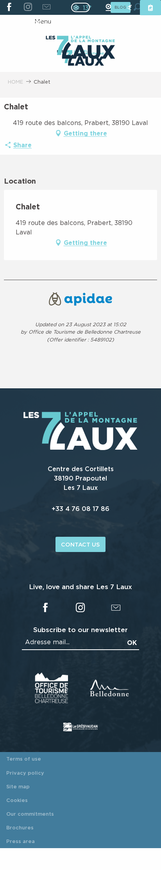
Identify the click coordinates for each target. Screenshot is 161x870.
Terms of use (23, 758)
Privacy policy (25, 772)
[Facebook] (9, 7)
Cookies (17, 800)
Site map (18, 786)
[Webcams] (108, 7)
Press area (20, 841)
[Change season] (83, 7)
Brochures (20, 827)
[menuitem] (80, 48)
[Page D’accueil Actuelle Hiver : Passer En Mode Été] (80, 7)
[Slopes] (129, 7)
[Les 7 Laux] (80, 447)
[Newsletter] (46, 7)
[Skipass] (150, 7)
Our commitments (30, 813)
